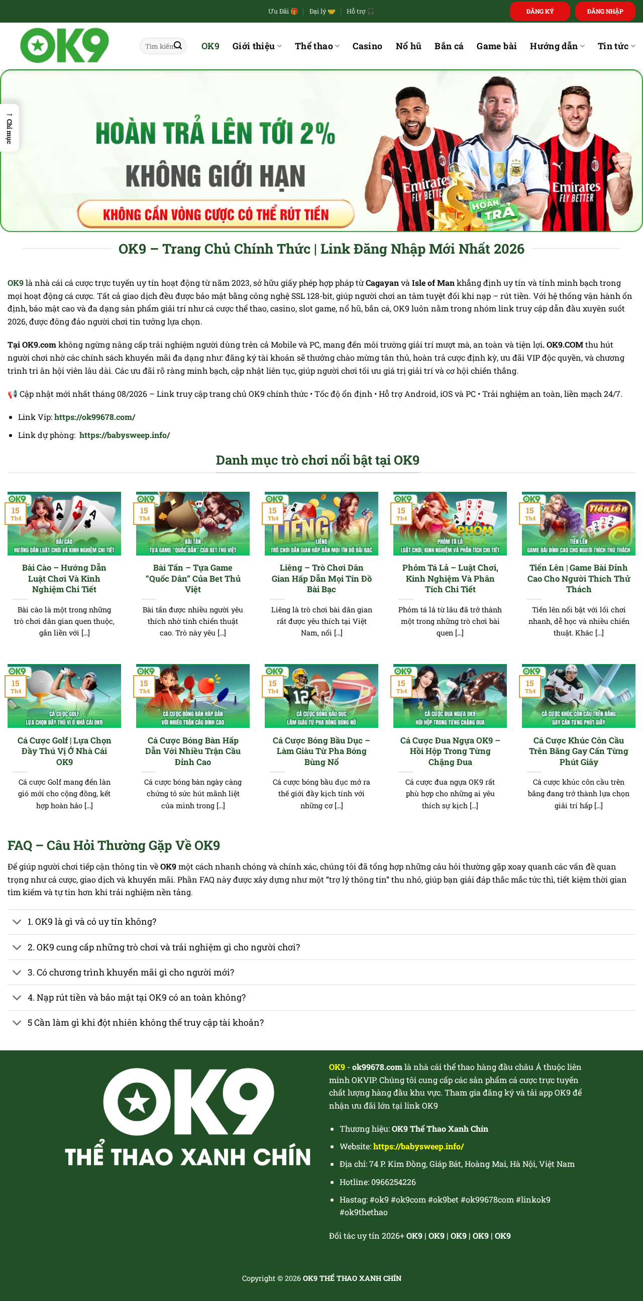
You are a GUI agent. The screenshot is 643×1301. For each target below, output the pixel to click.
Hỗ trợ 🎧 (361, 11)
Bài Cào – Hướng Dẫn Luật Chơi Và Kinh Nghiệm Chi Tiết (64, 578)
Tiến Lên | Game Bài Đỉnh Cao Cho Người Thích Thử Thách (578, 578)
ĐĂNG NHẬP (605, 11)
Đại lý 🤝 (322, 11)
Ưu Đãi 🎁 (283, 11)
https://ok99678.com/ (94, 416)
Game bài (497, 46)
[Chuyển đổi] (17, 923)
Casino (367, 46)
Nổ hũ (409, 46)
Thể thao (314, 46)
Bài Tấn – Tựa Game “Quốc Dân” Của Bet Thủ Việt (193, 578)
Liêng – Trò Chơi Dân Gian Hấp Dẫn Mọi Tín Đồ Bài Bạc (322, 578)
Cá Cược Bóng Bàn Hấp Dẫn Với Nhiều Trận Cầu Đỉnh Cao (193, 751)
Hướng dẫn (554, 46)
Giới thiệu (254, 46)
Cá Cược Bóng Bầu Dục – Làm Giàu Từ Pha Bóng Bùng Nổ (321, 751)
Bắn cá (449, 46)
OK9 (210, 46)
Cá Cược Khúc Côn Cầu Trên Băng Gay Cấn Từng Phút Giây (578, 751)
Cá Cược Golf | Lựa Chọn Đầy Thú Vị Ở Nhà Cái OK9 (65, 751)
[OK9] (66, 46)
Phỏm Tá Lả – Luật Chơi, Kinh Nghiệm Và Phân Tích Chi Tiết (450, 578)
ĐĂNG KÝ (540, 11)
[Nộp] (177, 46)
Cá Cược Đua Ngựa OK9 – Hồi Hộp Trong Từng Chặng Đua (450, 751)
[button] (9, 128)
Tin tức (613, 46)
